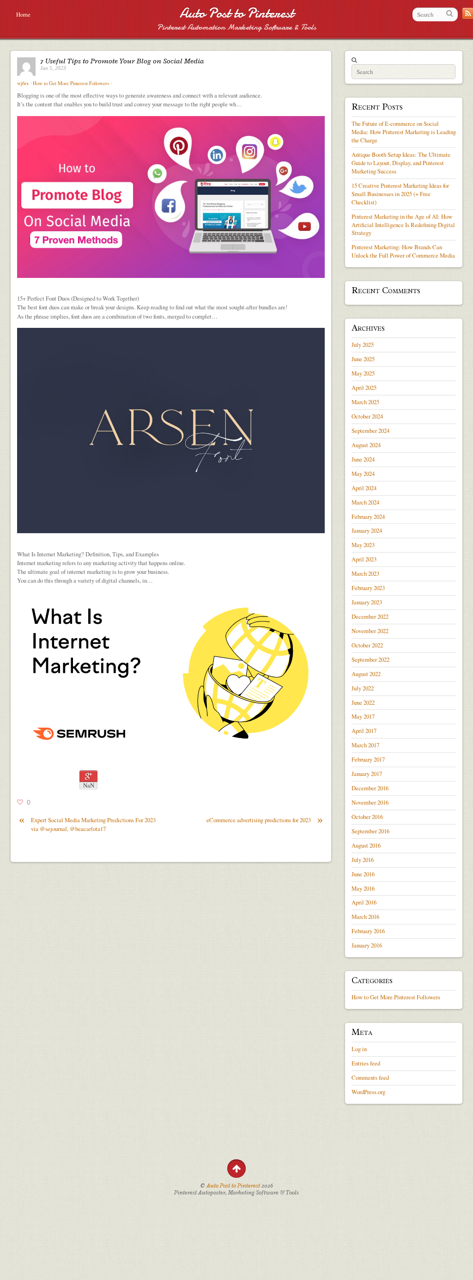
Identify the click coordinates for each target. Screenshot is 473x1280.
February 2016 (368, 931)
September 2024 (370, 430)
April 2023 (364, 559)
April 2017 (364, 730)
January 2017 (367, 773)
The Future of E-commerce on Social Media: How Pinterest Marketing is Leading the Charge (404, 131)
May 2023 (363, 545)
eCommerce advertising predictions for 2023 (264, 820)
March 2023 (365, 573)
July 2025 (363, 344)
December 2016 (370, 788)
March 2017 (365, 745)
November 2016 (370, 802)
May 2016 (363, 888)
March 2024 (365, 502)
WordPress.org (368, 1092)
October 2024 (367, 416)
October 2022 (367, 645)
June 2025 (363, 359)
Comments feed (370, 1077)
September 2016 (370, 831)
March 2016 (365, 916)
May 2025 (363, 373)
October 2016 (367, 816)
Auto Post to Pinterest (237, 13)
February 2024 (368, 516)
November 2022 (370, 631)
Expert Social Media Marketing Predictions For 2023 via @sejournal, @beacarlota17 (87, 824)
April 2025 (364, 387)
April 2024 (364, 488)
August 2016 (366, 845)
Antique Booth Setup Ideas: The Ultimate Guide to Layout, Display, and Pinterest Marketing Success (401, 162)
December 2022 (370, 616)
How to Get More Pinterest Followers (71, 83)
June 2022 (363, 702)
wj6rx (23, 83)
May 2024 (363, 473)
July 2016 (363, 859)
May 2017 (363, 716)
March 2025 (365, 402)
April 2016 (364, 902)
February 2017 (368, 759)
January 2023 (367, 602)
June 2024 (363, 459)
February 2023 (368, 588)
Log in (359, 1049)
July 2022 (363, 688)
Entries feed (366, 1063)
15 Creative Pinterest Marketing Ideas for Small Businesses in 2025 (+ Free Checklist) (400, 193)
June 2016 (363, 874)
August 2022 (366, 674)
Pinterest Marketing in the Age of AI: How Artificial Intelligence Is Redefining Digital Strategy (403, 224)
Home (23, 14)
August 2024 (366, 445)
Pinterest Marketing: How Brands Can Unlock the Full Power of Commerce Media (403, 251)
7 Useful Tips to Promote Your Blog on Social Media (122, 61)
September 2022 (370, 659)
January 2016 (367, 945)
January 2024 (367, 530)
